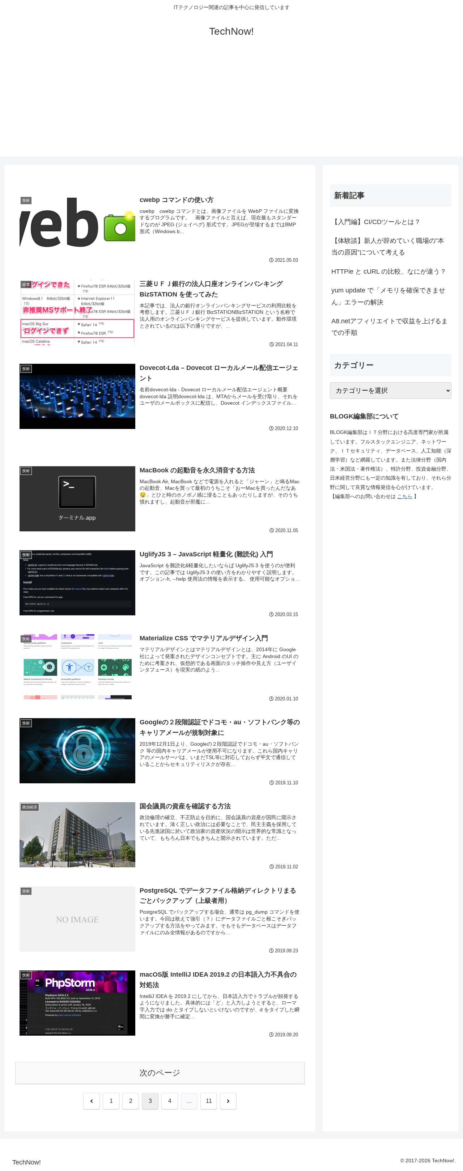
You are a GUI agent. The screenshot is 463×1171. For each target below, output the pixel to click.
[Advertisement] (231, 105)
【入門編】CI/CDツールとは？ (376, 222)
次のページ (160, 1072)
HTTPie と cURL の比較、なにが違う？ (388, 271)
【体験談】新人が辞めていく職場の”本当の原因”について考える (387, 246)
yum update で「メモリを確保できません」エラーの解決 (388, 296)
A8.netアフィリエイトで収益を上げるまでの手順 (389, 326)
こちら (404, 496)
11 (209, 1101)
